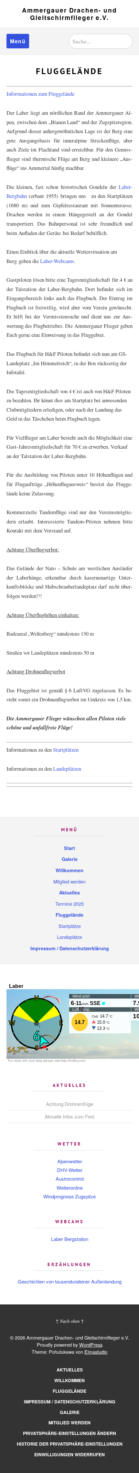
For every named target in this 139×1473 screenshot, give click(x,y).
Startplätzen (66, 749)
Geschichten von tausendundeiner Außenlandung (70, 1281)
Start (69, 848)
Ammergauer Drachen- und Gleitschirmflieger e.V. (69, 13)
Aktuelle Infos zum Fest (69, 1116)
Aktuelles (69, 892)
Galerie (70, 859)
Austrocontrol (70, 1178)
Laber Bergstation (69, 1238)
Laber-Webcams (57, 261)
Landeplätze (69, 936)
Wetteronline (70, 1187)
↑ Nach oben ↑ (70, 1321)
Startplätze (70, 925)
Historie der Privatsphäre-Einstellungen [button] (70, 1444)
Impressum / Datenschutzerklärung (69, 948)
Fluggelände (69, 915)
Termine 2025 (69, 903)
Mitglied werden (69, 881)
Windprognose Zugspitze (69, 1196)
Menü (18, 41)
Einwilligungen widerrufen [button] (69, 1454)
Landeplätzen (67, 768)
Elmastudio (95, 1351)
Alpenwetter (69, 1161)
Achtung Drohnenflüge (69, 1103)
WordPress (90, 1344)
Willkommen (69, 870)
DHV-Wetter (69, 1169)
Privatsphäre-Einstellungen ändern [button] (69, 1433)
